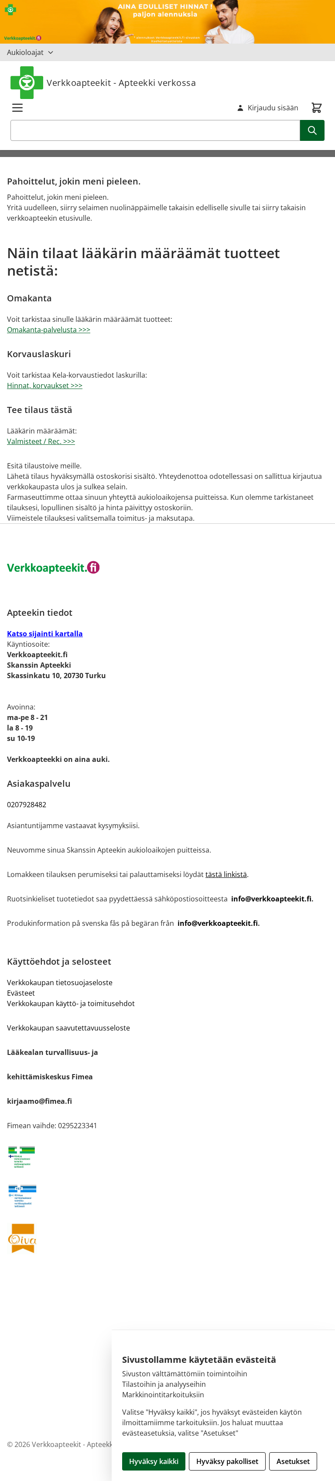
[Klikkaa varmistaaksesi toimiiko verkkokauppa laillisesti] (167, 1157)
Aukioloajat (25, 52)
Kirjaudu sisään (273, 108)
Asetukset (293, 1461)
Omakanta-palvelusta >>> (48, 329)
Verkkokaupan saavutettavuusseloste (68, 1028)
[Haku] (312, 130)
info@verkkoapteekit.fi (271, 899)
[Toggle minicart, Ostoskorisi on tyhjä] (317, 108)
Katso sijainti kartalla (45, 633)
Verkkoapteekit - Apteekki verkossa (121, 83)
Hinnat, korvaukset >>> (44, 385)
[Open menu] (17, 108)
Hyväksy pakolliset (227, 1461)
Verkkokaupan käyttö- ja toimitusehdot (71, 1003)
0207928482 (26, 804)
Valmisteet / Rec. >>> (41, 441)
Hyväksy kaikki (153, 1461)
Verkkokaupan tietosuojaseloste (60, 982)
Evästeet (21, 993)
